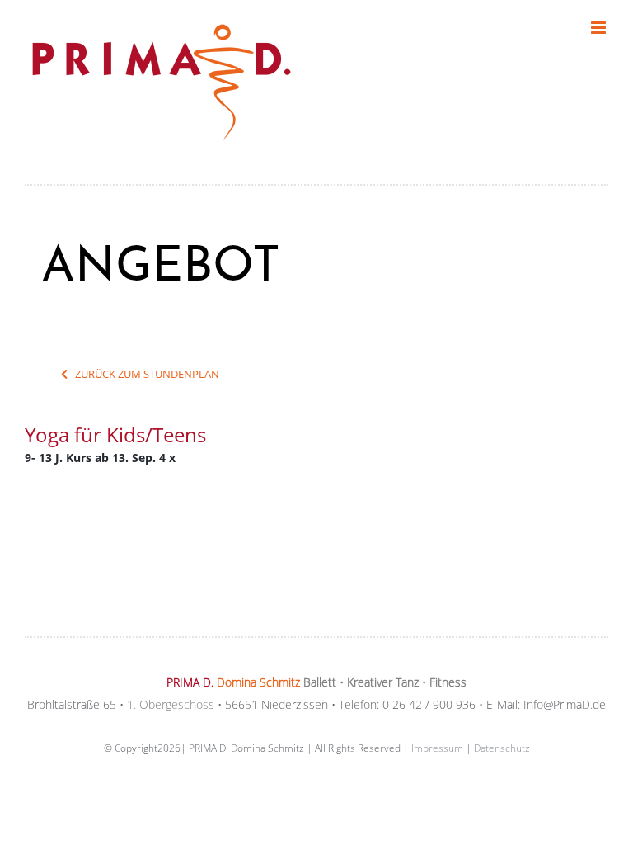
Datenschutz (502, 748)
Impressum (437, 748)
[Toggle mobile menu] (599, 27)
